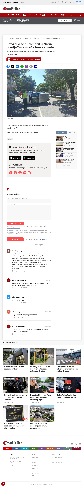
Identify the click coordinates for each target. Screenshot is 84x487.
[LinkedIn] (29, 172)
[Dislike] (16, 271)
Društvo (18, 15)
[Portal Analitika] (12, 9)
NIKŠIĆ (10, 139)
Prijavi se (15, 239)
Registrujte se (43, 239)
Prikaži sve (66, 166)
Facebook (62, 2)
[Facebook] (8, 66)
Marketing (35, 465)
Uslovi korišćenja (36, 468)
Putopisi (22, 2)
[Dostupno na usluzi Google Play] (29, 158)
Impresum (35, 457)
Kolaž (39, 15)
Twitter (71, 2)
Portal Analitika (10, 38)
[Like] (12, 271)
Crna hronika (24, 14)
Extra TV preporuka (56, 460)
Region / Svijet (44, 14)
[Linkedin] (17, 66)
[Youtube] (24, 172)
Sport (35, 15)
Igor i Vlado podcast (57, 457)
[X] (20, 172)
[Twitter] (12, 66)
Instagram (66, 2)
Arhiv (33, 460)
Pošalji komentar (15, 223)
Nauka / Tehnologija (68, 448)
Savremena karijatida (76, 448)
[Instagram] (15, 172)
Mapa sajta (35, 471)
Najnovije (7, 15)
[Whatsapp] (22, 66)
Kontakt (34, 462)
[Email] (31, 66)
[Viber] (26, 66)
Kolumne (15, 2)
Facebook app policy (35, 474)
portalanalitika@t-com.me (19, 465)
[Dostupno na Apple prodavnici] (15, 158)
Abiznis (31, 15)
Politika (13, 15)
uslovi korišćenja (16, 228)
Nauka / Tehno (63, 14)
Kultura (52, 15)
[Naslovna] (3, 484)
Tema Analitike (7, 2)
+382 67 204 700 (16, 461)
